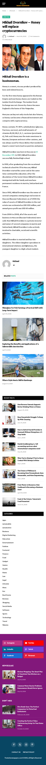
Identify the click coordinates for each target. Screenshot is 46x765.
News (4, 587)
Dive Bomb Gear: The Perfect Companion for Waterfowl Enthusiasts (28, 709)
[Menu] (3, 3)
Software (5, 610)
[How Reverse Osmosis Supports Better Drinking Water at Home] (8, 407)
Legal (4, 580)
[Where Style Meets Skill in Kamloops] (23, 365)
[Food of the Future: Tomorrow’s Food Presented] (8, 502)
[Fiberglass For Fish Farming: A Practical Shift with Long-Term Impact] (23, 293)
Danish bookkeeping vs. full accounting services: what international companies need (29, 446)
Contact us (16, 752)
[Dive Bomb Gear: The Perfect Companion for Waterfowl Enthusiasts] (8, 709)
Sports (4, 614)
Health (5, 569)
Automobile (6, 524)
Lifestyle (6, 17)
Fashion (5, 546)
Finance (5, 554)
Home (4, 573)
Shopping (5, 602)
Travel (4, 621)
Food (4, 558)
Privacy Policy (28, 752)
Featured (5, 550)
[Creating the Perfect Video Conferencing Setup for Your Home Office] (8, 723)
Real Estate (6, 595)
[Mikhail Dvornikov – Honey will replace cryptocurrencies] (23, 57)
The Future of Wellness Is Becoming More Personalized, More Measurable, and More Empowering (31, 473)
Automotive (6, 528)
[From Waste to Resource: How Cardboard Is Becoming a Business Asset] (8, 487)
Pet (3, 591)
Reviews (5, 599)
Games (5, 565)
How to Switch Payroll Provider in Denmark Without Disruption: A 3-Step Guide (30, 432)
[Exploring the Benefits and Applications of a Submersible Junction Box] (23, 329)
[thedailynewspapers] (23, 4)
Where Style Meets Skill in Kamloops (17, 380)
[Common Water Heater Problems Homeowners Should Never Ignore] (8, 688)
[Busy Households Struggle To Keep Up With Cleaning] (8, 420)
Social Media (7, 606)
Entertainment (8, 543)
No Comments (35, 36)
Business (5, 531)
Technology (6, 617)
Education (6, 539)
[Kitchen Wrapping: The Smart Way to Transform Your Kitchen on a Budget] (8, 674)
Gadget (5, 561)
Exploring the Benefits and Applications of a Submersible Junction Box (20, 345)
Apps (4, 520)
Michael (11, 36)
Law (3, 576)
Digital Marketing (8, 535)
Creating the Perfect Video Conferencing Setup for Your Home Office (30, 723)
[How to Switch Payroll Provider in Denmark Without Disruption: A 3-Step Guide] (8, 432)
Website (5, 625)
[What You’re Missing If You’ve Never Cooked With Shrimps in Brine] (8, 461)
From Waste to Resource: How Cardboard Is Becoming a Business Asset (30, 487)
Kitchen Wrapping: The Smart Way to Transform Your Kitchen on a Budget (30, 674)
